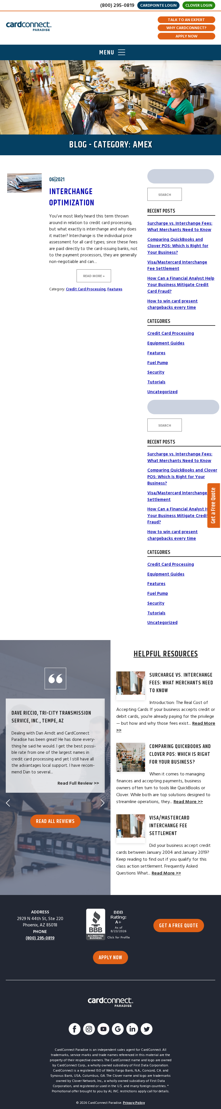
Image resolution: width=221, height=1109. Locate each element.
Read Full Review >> (78, 783)
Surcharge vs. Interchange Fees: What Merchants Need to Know (179, 226)
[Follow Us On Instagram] (89, 1030)
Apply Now (186, 36)
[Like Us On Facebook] (74, 1030)
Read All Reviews (55, 821)
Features (114, 289)
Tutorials (156, 382)
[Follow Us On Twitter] (146, 1030)
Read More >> (188, 801)
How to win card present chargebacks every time (172, 304)
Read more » (94, 276)
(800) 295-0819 (117, 5)
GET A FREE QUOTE (178, 926)
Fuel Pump (157, 363)
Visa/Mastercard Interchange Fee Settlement (177, 265)
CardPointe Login (158, 5)
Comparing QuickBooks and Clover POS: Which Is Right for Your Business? (177, 246)
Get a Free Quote (213, 505)
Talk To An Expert (186, 20)
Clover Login (198, 5)
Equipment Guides (165, 343)
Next (102, 802)
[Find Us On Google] (117, 1030)
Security (155, 372)
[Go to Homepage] (29, 26)
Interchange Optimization (71, 197)
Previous (7, 802)
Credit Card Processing (86, 289)
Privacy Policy (134, 1102)
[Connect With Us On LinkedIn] (132, 1030)
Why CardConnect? (186, 28)
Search (164, 194)
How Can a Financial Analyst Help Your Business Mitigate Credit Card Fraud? (180, 284)
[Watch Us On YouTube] (103, 1030)
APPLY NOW (110, 958)
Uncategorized (162, 392)
